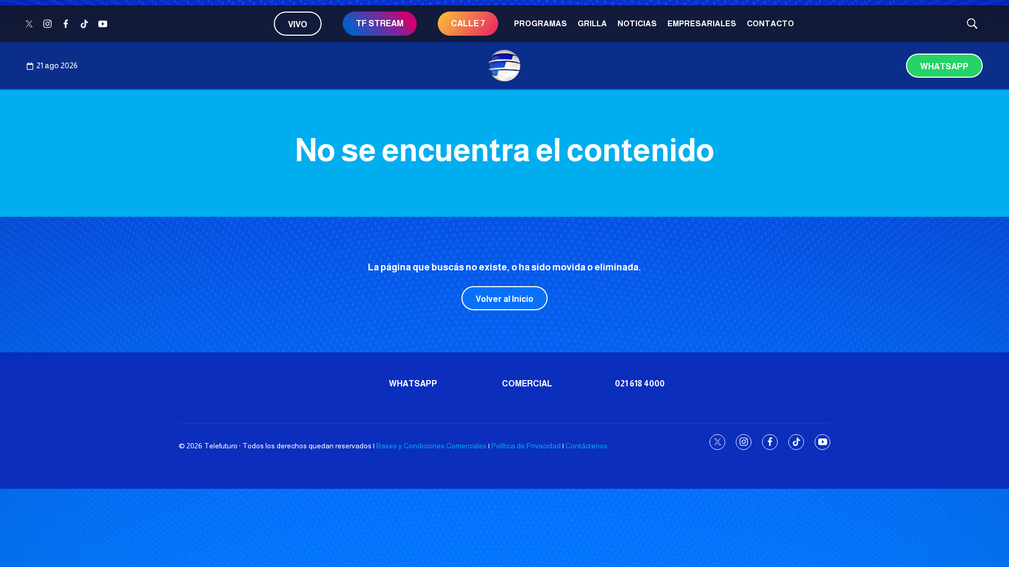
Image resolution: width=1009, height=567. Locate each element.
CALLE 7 (468, 23)
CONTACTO (770, 23)
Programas (540, 23)
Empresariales (701, 23)
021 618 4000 (640, 383)
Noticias (637, 23)
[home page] (504, 65)
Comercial (527, 383)
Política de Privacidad (526, 446)
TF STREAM (380, 23)
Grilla (592, 23)
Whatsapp (944, 66)
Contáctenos (586, 446)
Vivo (297, 24)
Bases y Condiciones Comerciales (431, 446)
